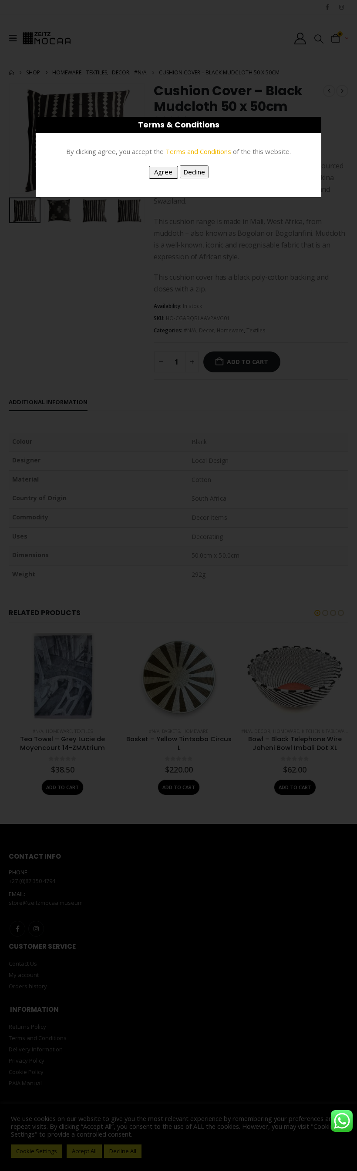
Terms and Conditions (198, 151)
